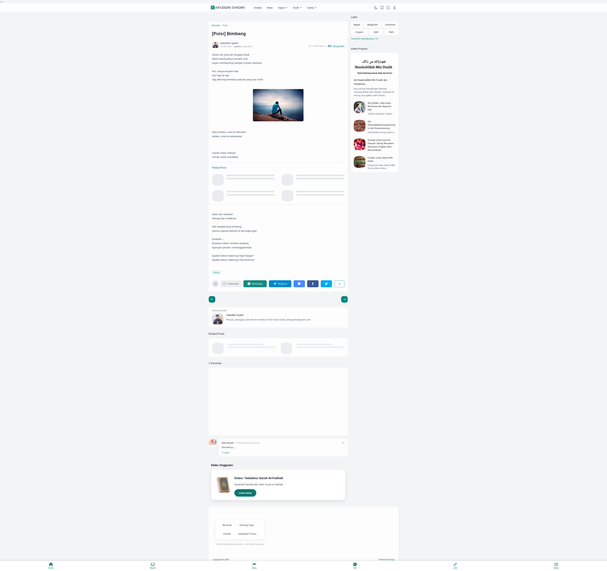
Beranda (227, 525)
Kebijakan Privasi (247, 533)
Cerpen (359, 32)
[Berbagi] (339, 283)
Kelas (270, 7)
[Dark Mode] (375, 7)
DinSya (391, 559)
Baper (357, 24)
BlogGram (372, 24)
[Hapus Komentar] (343, 442)
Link (455, 568)
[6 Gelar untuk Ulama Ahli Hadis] (360, 167)
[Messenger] (299, 283)
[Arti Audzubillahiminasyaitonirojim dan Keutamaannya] (360, 130)
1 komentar (233, 283)
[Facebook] (313, 283)
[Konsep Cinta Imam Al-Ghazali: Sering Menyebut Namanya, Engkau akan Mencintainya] (360, 149)
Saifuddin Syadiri (228, 7)
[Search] (388, 7)
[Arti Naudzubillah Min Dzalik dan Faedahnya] (374, 75)
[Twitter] (326, 283)
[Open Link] (394, 7)
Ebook (152, 568)
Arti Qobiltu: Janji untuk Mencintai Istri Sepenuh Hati (379, 106)
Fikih (391, 32)
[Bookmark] (215, 284)
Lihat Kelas (245, 492)
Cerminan (390, 24)
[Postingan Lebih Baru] (344, 299)
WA (355, 568)
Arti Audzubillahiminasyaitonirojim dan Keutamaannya (381, 124)
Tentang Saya (246, 525)
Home (51, 568)
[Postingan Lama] (212, 299)
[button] (334, 46)
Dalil (376, 32)
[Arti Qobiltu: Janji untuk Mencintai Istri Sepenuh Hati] (360, 112)
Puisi (217, 272)
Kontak (257, 7)
